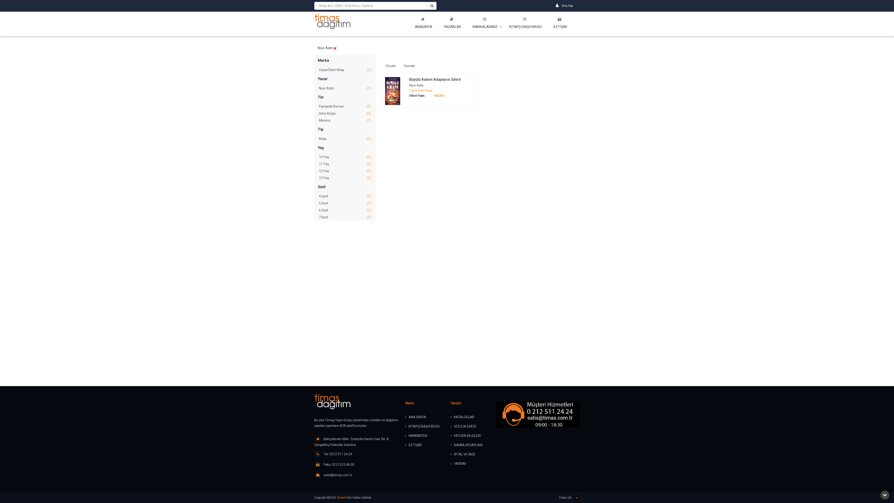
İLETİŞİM (560, 27)
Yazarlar (452, 27)
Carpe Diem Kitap (345, 70)
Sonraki (409, 66)
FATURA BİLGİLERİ (467, 436)
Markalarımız (485, 27)
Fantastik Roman (345, 106)
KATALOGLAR (464, 417)
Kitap (345, 139)
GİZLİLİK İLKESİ (465, 426)
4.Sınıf (345, 196)
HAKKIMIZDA (418, 436)
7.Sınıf (345, 217)
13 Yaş (345, 178)
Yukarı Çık (565, 497)
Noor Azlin (345, 88)
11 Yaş (345, 164)
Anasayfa (423, 27)
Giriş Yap (567, 5)
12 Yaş (345, 171)
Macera (345, 120)
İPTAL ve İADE (464, 454)
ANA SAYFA (417, 417)
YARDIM (460, 464)
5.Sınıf (345, 203)
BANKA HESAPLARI (468, 445)
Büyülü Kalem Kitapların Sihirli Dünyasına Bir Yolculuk (435, 82)
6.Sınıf (345, 210)
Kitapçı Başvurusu (525, 27)
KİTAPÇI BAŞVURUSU (424, 426)
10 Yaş (345, 157)
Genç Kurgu (345, 113)
